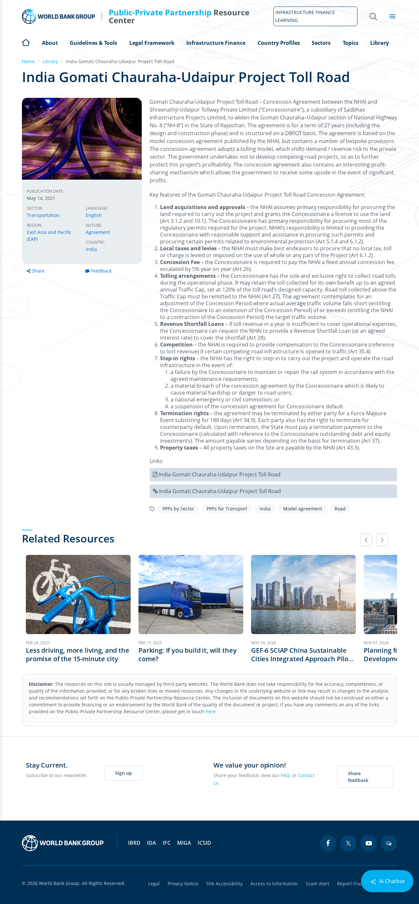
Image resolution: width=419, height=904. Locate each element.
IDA (151, 842)
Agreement (98, 232)
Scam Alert (317, 883)
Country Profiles (279, 43)
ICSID (204, 842)
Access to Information (274, 883)
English (94, 215)
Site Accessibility (224, 883)
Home (26, 42)
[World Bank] (63, 843)
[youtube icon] (368, 843)
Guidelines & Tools (93, 43)
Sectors (321, 43)
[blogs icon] (389, 843)
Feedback (101, 271)
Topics (350, 43)
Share (38, 271)
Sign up (123, 773)
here (211, 711)
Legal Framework (151, 43)
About (50, 43)
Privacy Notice (183, 883)
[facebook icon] (328, 843)
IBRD (134, 842)
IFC (167, 842)
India (91, 249)
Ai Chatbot (391, 881)
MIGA (184, 842)
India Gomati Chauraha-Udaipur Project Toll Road (220, 474)
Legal (154, 883)
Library (379, 43)
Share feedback (358, 776)
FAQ (285, 775)
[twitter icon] (348, 843)
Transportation (43, 215)
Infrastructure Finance (216, 43)
